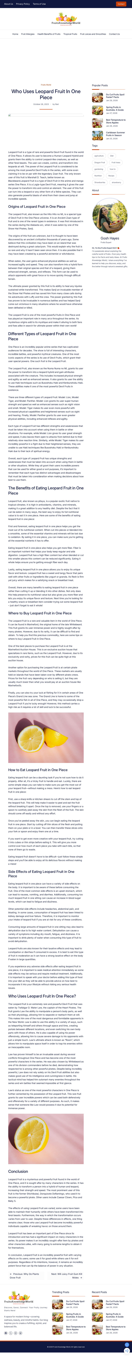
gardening (98, 169)
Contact (121, 4)
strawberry (116, 182)
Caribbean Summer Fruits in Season (115, 134)
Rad (57, 104)
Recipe (111, 176)
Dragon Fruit (99, 162)
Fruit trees (116, 162)
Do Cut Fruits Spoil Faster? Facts (115, 96)
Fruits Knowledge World (61, 1347)
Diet (112, 156)
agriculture (99, 156)
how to (113, 169)
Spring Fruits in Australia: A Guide (115, 108)
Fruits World (46, 85)
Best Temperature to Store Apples (116, 121)
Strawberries (99, 182)
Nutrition (98, 176)
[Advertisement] (66, 60)
